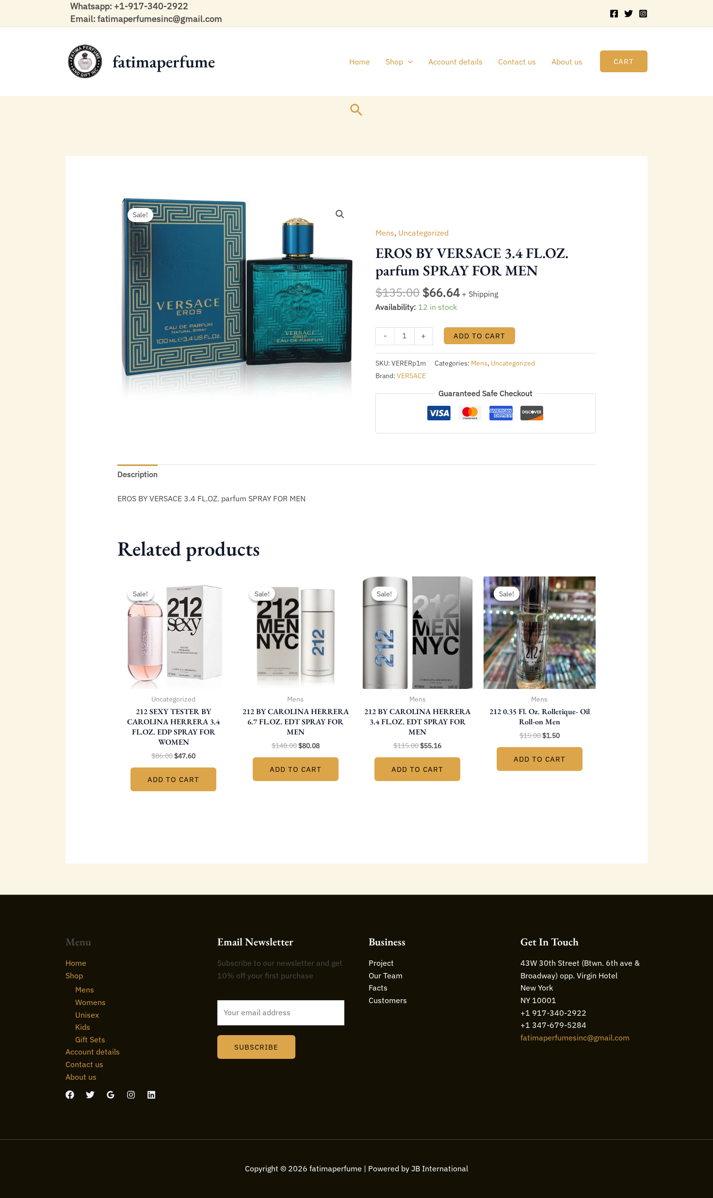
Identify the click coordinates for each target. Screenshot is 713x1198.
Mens (384, 233)
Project (381, 963)
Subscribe (256, 1047)
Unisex (87, 1015)
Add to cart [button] (173, 779)
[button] (408, 61)
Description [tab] (137, 474)
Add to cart (479, 335)
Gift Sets (90, 1039)
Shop (394, 61)
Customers (388, 1000)
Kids (82, 1027)
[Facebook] (614, 13)
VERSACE (411, 375)
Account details (455, 61)
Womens (90, 1002)
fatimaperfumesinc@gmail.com (575, 1037)
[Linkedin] (151, 1094)
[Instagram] (643, 13)
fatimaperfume (164, 61)
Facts (378, 987)
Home (359, 61)
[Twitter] (628, 13)
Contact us (517, 61)
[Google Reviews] (110, 1094)
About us (567, 61)
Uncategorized (423, 233)
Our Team (386, 975)
